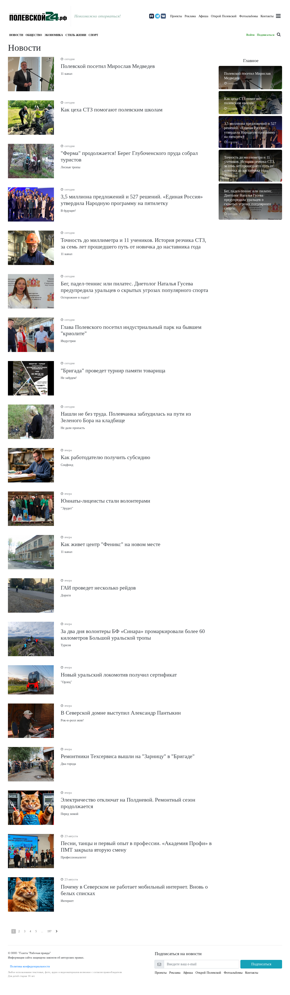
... (42, 931)
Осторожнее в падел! (134, 287)
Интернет (134, 890)
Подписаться (265, 34)
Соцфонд (105, 457)
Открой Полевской (224, 16)
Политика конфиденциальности (29, 966)
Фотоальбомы (248, 16)
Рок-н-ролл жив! (121, 713)
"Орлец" (119, 675)
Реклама (190, 16)
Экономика (53, 35)
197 (49, 931)
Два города (128, 756)
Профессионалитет (136, 846)
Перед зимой (128, 803)
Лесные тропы (129, 156)
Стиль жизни (75, 35)
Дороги (98, 588)
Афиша (203, 16)
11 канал (108, 66)
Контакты (267, 16)
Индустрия (131, 330)
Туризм (133, 634)
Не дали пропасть (126, 417)
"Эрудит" (105, 501)
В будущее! (132, 200)
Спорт (93, 35)
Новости (16, 35)
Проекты (176, 16)
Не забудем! (113, 370)
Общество (34, 35)
